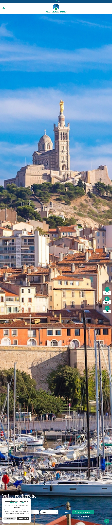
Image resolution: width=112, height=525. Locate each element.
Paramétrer (9, 518)
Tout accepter (23, 518)
